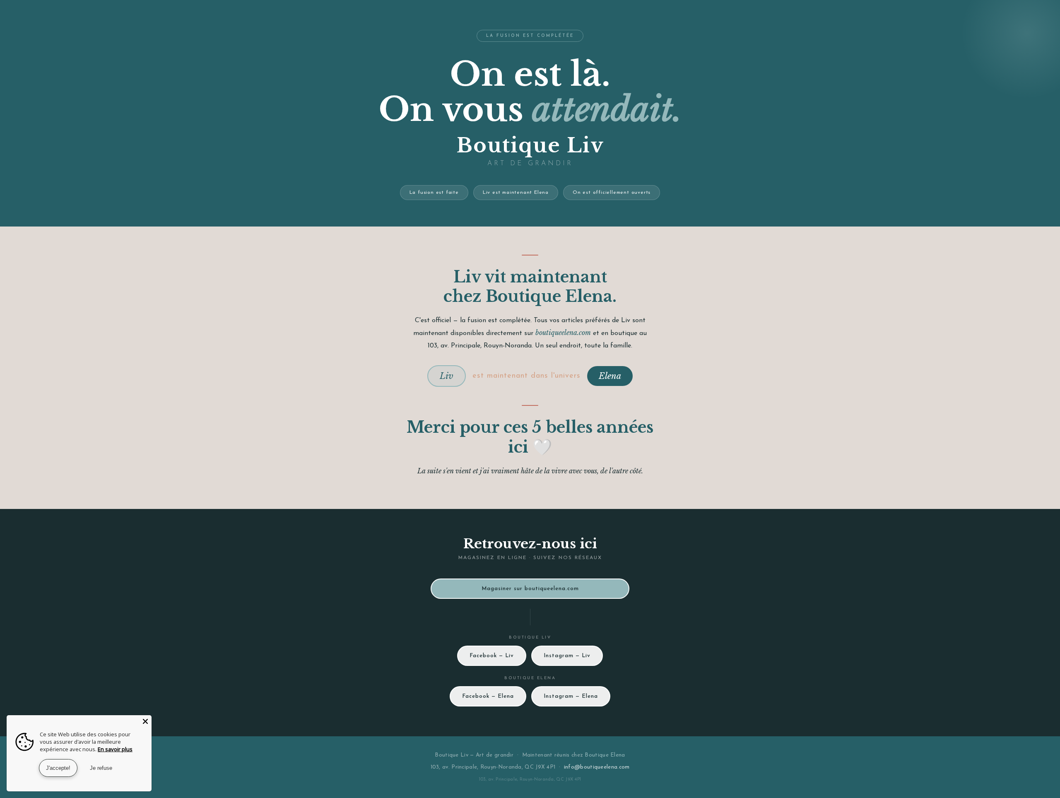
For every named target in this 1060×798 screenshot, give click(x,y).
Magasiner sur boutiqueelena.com (530, 588)
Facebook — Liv (492, 655)
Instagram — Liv (567, 655)
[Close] (145, 721)
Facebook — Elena (488, 696)
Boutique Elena (605, 755)
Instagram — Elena (571, 696)
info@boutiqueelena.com (597, 767)
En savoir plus (115, 749)
